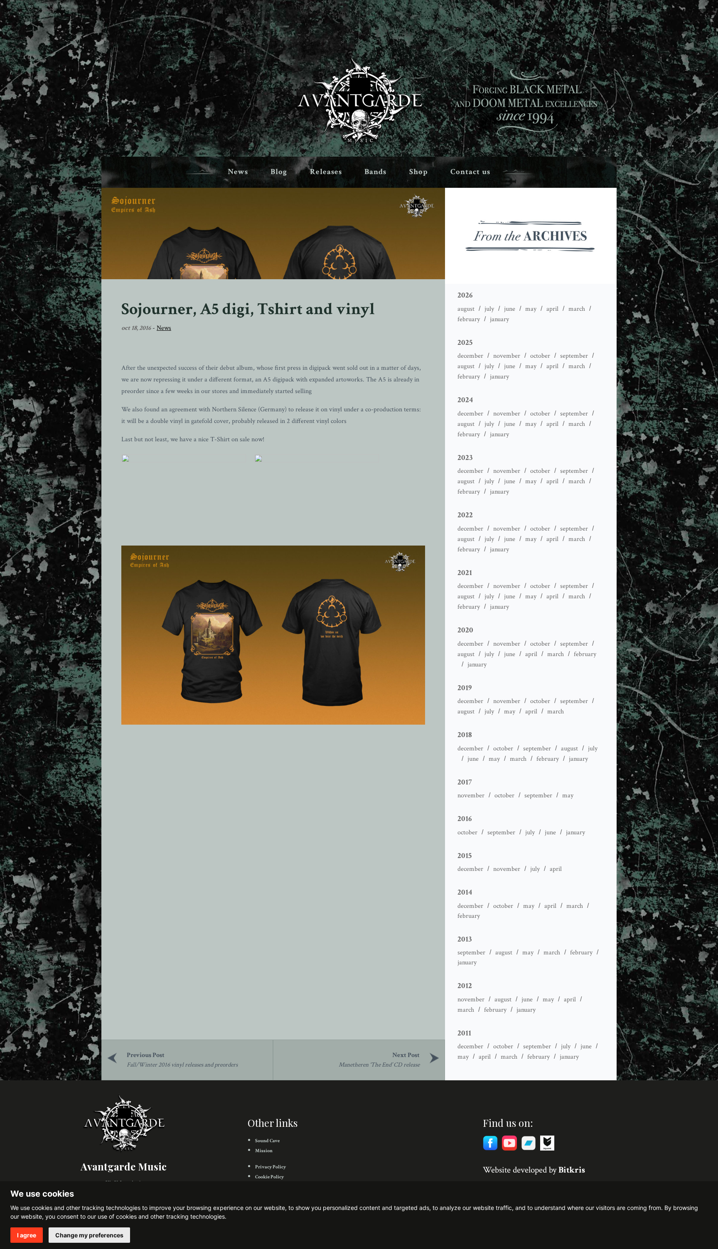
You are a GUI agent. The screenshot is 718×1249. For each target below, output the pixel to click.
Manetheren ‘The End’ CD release (379, 1065)
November (506, 356)
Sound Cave (267, 1141)
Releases (326, 172)
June (509, 309)
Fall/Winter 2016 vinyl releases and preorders (182, 1065)
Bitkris (571, 1169)
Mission (264, 1151)
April (552, 309)
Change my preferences (89, 1235)
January (499, 319)
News (238, 172)
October (540, 356)
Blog (278, 172)
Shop (418, 172)
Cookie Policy (269, 1177)
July (489, 309)
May (530, 309)
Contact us (470, 172)
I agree (26, 1235)
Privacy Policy (270, 1167)
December (470, 356)
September (574, 356)
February (468, 319)
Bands (375, 172)
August (466, 309)
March (576, 309)
